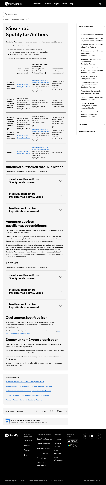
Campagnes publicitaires (41, 464)
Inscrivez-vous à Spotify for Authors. (23, 86)
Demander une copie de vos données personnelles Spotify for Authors (91, 114)
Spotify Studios (42, 453)
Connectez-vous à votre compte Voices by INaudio (40, 81)
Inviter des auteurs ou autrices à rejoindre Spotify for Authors (28, 391)
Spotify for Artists (43, 444)
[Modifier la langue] (100, 3)
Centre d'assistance (58, 459)
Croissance (47, 4)
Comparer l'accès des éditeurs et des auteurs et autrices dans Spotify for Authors (92, 70)
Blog (71, 4)
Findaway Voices (43, 448)
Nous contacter (57, 452)
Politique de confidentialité (38, 481)
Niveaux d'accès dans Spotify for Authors (89, 77)
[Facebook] (91, 436)
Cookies (22, 481)
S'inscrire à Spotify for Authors (92, 34)
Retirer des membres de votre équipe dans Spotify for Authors (29, 386)
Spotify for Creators (44, 439)
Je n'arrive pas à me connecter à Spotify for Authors (25, 382)
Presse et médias (57, 445)
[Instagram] (85, 436)
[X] (98, 436)
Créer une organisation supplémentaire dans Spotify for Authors (89, 84)
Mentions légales (11, 481)
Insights (56, 4)
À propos (57, 439)
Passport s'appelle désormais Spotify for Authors (24, 400)
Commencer (37, 4)
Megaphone (41, 458)
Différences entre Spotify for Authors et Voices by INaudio (27, 395)
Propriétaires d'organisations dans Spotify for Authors (91, 92)
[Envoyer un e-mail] (65, 421)
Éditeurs (64, 4)
